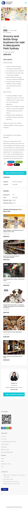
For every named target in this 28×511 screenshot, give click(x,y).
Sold (14, 203)
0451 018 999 (14, 389)
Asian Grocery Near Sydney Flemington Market (11, 256)
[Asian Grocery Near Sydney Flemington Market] (14, 247)
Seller (2, 458)
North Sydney (7, 283)
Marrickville (6, 234)
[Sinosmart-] (7, 3)
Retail (14, 200)
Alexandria (6, 334)
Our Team (4, 439)
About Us (3, 436)
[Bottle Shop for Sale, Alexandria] (14, 323)
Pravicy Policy (5, 444)
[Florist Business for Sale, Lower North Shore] (14, 270)
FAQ (2, 466)
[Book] (10, 428)
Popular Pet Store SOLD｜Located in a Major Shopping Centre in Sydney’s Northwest (14, 306)
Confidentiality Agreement (8, 441)
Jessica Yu (14, 383)
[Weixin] (7, 428)
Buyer (2, 461)
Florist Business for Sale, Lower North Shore (13, 279)
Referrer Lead (5, 449)
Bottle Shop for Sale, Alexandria (12, 332)
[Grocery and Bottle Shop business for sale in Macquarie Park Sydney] (14, 376)
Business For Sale (6, 464)
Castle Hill (6, 310)
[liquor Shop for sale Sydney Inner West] (14, 347)
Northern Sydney (9, 52)
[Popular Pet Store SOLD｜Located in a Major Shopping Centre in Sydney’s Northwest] (14, 296)
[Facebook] (2, 428)
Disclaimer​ (4, 447)
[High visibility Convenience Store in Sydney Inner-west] (14, 221)
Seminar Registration (7, 452)
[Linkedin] (5, 428)
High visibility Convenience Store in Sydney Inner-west (13, 230)
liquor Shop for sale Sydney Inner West (12, 356)
